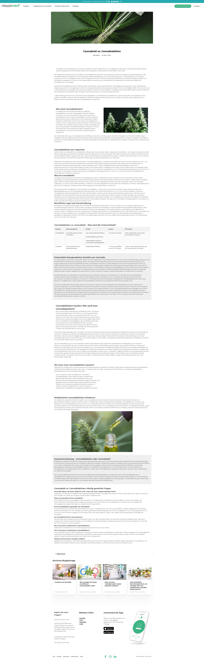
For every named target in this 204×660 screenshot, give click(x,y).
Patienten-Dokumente (62, 6)
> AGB (81, 624)
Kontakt (59, 656)
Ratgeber (76, 6)
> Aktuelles (82, 622)
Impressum (66, 656)
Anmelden (197, 6)
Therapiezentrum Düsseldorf (42, 6)
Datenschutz (75, 656)
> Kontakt (82, 618)
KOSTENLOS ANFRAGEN (183, 6)
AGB (81, 656)
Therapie (26, 6)
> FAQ (81, 620)
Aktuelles (96, 55)
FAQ (54, 656)
